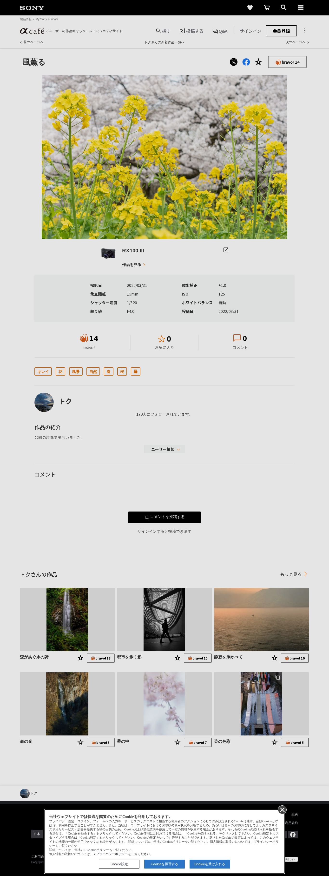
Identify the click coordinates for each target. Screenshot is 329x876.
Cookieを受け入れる (209, 864)
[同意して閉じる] (282, 809)
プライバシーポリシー (111, 854)
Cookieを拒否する (164, 864)
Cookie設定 (119, 864)
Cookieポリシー (98, 850)
